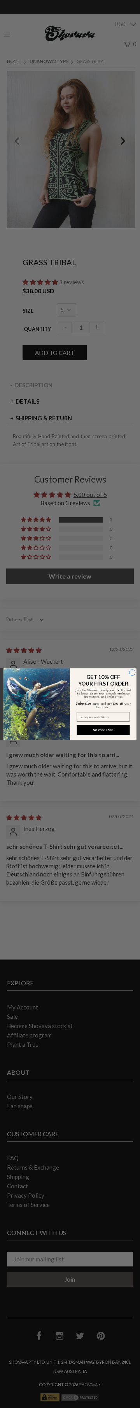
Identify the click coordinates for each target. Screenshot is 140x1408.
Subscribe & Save (103, 729)
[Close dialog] (132, 672)
